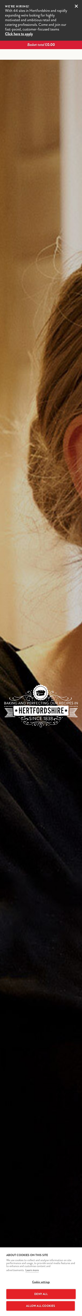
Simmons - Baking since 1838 (41, 55)
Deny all (41, 1294)
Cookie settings (41, 1282)
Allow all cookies (40, 1306)
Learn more (32, 1270)
